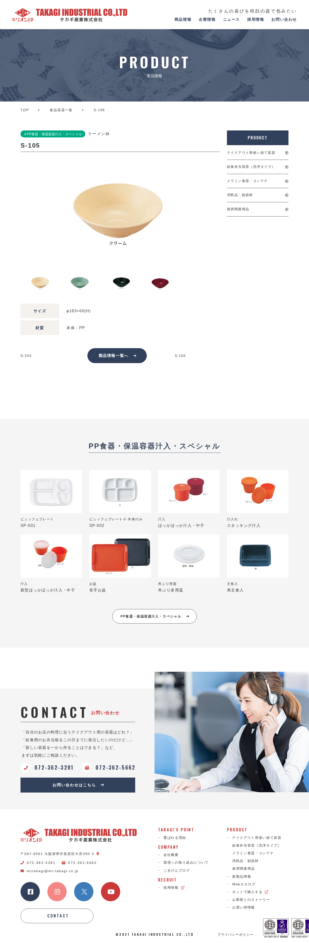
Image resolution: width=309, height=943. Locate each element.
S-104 (26, 356)
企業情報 (207, 19)
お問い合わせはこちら (74, 785)
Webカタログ (244, 884)
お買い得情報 (243, 907)
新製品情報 (241, 876)
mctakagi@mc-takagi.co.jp (52, 871)
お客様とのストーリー (251, 900)
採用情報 (255, 19)
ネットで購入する (247, 892)
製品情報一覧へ (113, 355)
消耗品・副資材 (240, 195)
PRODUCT (258, 138)
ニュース (231, 19)
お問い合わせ (284, 19)
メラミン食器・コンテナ (247, 181)
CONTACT (58, 916)
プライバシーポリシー (235, 934)
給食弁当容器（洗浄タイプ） (251, 167)
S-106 (180, 356)
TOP (25, 110)
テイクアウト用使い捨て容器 (251, 153)
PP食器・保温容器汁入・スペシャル (150, 616)
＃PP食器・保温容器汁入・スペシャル (53, 134)
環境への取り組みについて (186, 862)
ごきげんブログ (176, 870)
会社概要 (171, 855)
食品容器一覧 (61, 110)
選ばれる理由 (174, 838)
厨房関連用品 (238, 209)
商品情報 (183, 19)
